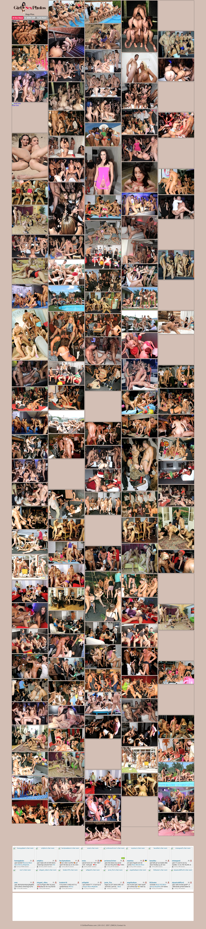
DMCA (113, 925)
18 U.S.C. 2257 (104, 925)
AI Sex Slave (18, 18)
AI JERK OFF (29, 18)
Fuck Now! (41, 18)
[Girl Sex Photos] (30, 7)
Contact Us (121, 925)
